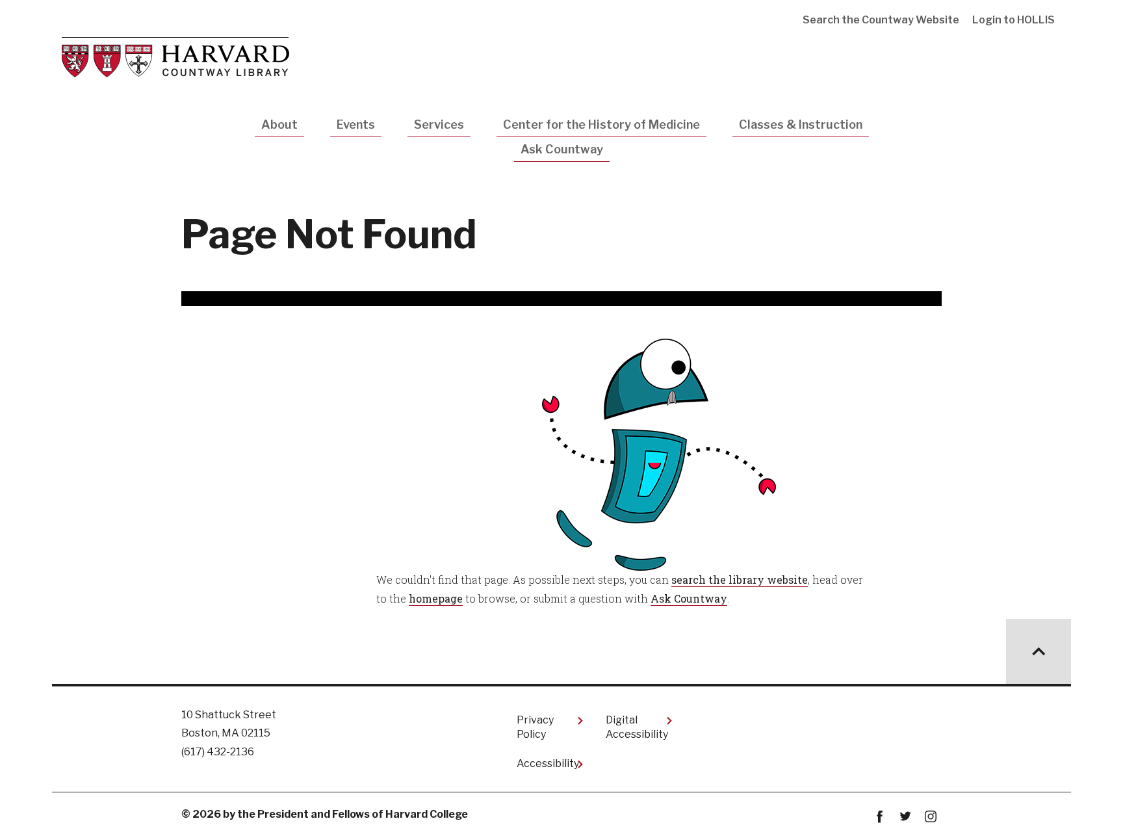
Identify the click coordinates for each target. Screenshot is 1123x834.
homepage (436, 598)
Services (439, 124)
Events (356, 124)
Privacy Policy (535, 727)
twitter (905, 816)
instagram (930, 816)
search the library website (739, 579)
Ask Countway (562, 149)
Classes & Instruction (800, 124)
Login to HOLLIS (1013, 20)
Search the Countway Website (881, 20)
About (279, 124)
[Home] (175, 56)
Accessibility (548, 763)
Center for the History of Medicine (601, 124)
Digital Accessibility (637, 727)
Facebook (879, 816)
